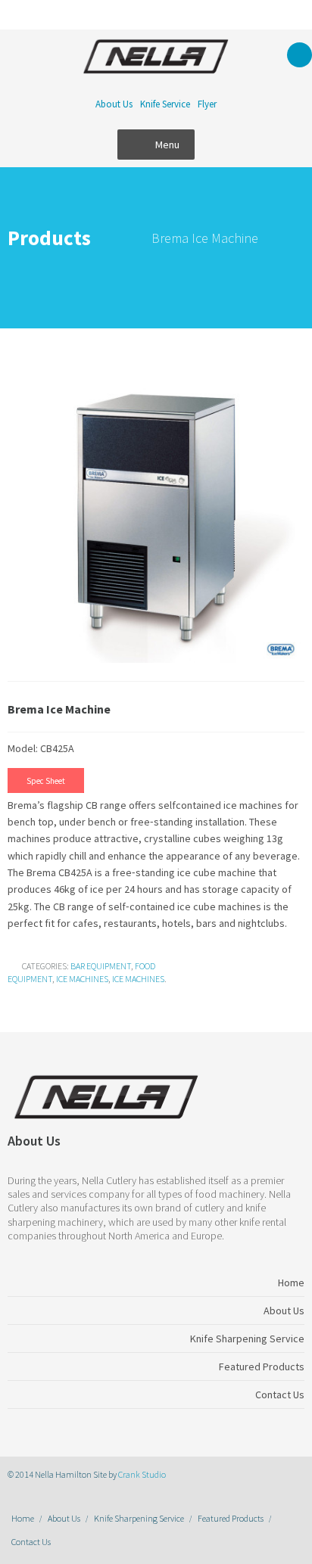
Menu (167, 144)
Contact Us (31, 1541)
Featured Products (231, 1518)
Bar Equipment (100, 966)
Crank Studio (142, 1474)
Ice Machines (82, 978)
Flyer (207, 104)
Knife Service (165, 104)
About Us (114, 104)
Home (22, 1518)
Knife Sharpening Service (139, 1518)
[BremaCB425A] (156, 516)
